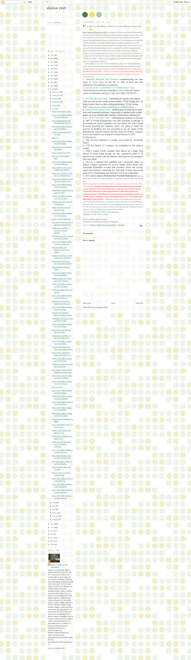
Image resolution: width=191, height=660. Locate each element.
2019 (52, 79)
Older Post (139, 303)
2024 (52, 62)
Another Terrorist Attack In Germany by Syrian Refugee (61, 230)
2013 (52, 531)
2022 (52, 69)
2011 (52, 538)
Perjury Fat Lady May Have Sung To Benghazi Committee (61, 444)
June (54, 502)
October (55, 99)
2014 (52, 527)
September (56, 102)
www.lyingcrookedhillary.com (112, 58)
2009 (52, 544)
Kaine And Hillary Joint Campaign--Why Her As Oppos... (61, 250)
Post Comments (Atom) (100, 307)
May (54, 506)
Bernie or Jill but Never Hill (61, 153)
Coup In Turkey (57, 387)
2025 (52, 58)
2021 (52, 72)
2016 (52, 89)
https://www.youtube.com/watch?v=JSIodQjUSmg (111, 107)
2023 (52, 65)
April (54, 509)
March (54, 513)
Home (113, 303)
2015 (52, 524)
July (53, 109)
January (55, 519)
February (55, 516)
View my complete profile (56, 648)
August (54, 105)
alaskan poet (56, 7)
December (56, 92)
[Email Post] (140, 225)
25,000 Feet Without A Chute (61, 111)
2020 (52, 75)
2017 (52, 86)
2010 (52, 541)
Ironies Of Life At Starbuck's (61, 219)
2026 (52, 55)
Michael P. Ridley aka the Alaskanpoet (59, 566)
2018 (52, 82)
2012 (52, 534)
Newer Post (87, 303)
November (56, 95)
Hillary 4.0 (55, 138)
